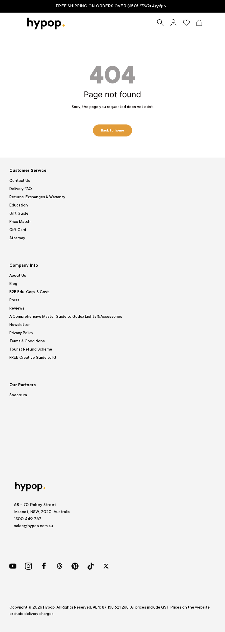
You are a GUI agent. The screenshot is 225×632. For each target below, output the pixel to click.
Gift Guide (18, 213)
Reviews (16, 308)
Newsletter (19, 324)
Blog (13, 283)
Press (14, 300)
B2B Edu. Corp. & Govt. (29, 292)
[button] (199, 22)
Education (18, 205)
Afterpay (17, 238)
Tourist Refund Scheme (30, 349)
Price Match (19, 221)
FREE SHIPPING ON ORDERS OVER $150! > (111, 6)
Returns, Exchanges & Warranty (37, 197)
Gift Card (17, 230)
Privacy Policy (21, 333)
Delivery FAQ (20, 189)
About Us (17, 275)
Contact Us (19, 180)
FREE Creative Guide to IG (32, 357)
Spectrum (18, 395)
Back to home (112, 130)
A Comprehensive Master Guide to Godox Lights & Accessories (65, 316)
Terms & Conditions (27, 341)
